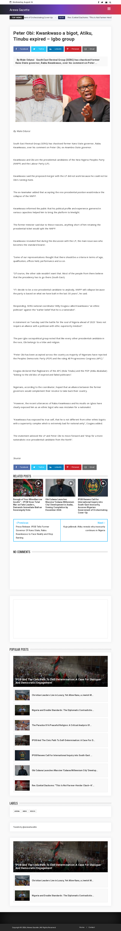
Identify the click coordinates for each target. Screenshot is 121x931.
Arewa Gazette (20, 10)
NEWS (30, 17)
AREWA (17, 811)
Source (17, 458)
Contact (92, 927)
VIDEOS (32, 811)
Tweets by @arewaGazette (25, 827)
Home (81, 927)
